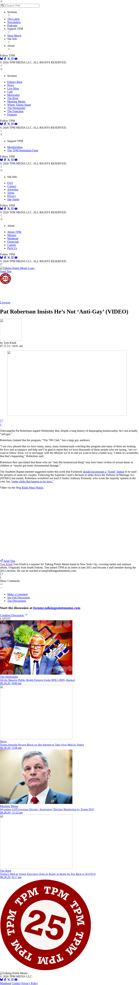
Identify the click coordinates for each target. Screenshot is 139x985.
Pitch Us (12, 248)
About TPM (14, 231)
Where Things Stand (19, 104)
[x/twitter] (9, 59)
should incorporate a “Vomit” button (103, 471)
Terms (10, 192)
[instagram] (12, 59)
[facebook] (5, 59)
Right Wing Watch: (33, 487)
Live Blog (13, 88)
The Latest (13, 18)
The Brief (12, 98)
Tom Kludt (6, 564)
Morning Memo (16, 101)
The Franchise (15, 111)
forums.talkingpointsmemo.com (56, 608)
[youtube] (15, 59)
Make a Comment (17, 594)
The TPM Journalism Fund (22, 150)
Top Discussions (16, 600)
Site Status (13, 199)
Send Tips (5, 271)
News (10, 85)
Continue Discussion (12, 615)
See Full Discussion (18, 597)
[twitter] (8, 980)
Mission (11, 235)
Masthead (12, 238)
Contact (11, 186)
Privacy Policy (29, 983)
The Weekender (16, 108)
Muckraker (13, 95)
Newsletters (14, 22)
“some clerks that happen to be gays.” (32, 481)
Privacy (11, 196)
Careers (11, 244)
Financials (13, 241)
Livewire (5, 302)
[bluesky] (1, 59)
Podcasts (12, 25)
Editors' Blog (14, 81)
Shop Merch (14, 35)
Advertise (12, 189)
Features (12, 114)
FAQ (10, 183)
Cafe (10, 91)
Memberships (15, 147)
